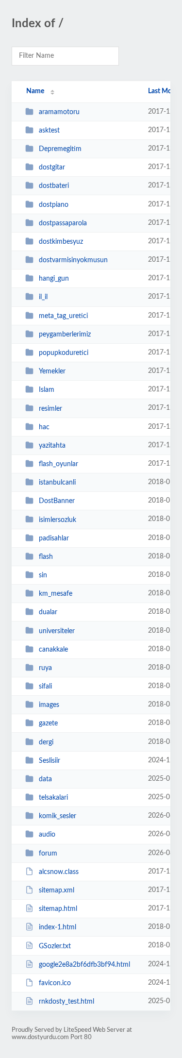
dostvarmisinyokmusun (73, 260)
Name (35, 91)
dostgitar (52, 167)
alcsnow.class (59, 872)
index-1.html (57, 927)
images (49, 705)
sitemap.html (58, 909)
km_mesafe (55, 593)
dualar (48, 612)
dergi (46, 742)
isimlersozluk (57, 519)
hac (44, 427)
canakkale (53, 649)
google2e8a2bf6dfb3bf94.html (84, 964)
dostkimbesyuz (61, 241)
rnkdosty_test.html (66, 1001)
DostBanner (57, 501)
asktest (49, 130)
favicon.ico (55, 983)
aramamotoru (59, 112)
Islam (46, 389)
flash (46, 557)
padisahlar (54, 538)
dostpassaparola (63, 223)
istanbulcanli (57, 482)
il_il (43, 297)
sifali (45, 686)
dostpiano (53, 205)
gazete (48, 723)
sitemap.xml (56, 890)
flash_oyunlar (58, 464)
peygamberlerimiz (65, 334)
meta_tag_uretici (63, 316)
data (45, 779)
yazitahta (52, 445)
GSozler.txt (55, 945)
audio (47, 834)
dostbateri (54, 186)
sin (43, 575)
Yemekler (52, 371)
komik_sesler (57, 816)
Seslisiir (49, 760)
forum (48, 853)
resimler (50, 408)
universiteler (57, 630)
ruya (45, 668)
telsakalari (53, 797)
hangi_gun (54, 278)
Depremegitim (60, 149)
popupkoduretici (63, 353)
